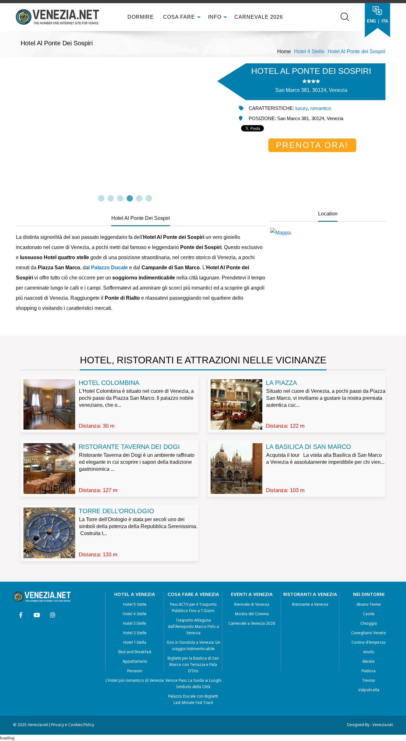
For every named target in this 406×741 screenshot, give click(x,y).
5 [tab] (139, 198)
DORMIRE (140, 17)
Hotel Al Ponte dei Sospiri (356, 51)
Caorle (369, 614)
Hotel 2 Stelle (135, 633)
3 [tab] (120, 198)
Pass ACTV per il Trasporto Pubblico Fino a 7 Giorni (193, 607)
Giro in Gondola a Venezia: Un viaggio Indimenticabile (193, 645)
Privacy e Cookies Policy (72, 725)
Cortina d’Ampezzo (368, 642)
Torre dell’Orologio (116, 511)
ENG (371, 21)
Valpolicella (368, 690)
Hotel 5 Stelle (135, 604)
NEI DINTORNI (368, 595)
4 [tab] (130, 198)
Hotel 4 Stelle (309, 51)
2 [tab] (111, 198)
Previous (17, 128)
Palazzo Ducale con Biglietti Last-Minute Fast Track (193, 699)
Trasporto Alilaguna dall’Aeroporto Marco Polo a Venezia (193, 626)
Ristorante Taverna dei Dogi (129, 446)
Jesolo (368, 652)
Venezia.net (382, 725)
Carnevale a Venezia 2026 (251, 623)
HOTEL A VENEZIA (134, 595)
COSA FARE (179, 17)
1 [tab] (101, 198)
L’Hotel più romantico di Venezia (135, 680)
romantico (320, 108)
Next (233, 128)
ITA (385, 21)
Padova (369, 671)
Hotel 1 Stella (134, 642)
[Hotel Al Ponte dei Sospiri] (327, 233)
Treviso (368, 680)
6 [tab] (149, 198)
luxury (301, 108)
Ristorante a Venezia (310, 604)
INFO (215, 17)
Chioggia (368, 623)
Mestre (369, 661)
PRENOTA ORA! (312, 145)
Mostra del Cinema (252, 614)
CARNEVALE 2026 (258, 17)
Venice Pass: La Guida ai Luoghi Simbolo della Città (193, 683)
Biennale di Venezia (251, 604)
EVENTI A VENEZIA (252, 595)
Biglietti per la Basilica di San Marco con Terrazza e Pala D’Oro (193, 664)
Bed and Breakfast (134, 652)
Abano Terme (369, 604)
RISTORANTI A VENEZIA (310, 595)
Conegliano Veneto (368, 633)
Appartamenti (134, 661)
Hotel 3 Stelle (134, 623)
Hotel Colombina (109, 382)
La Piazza (281, 382)
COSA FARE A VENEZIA (193, 595)
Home (284, 51)
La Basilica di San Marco (308, 446)
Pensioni (134, 671)
